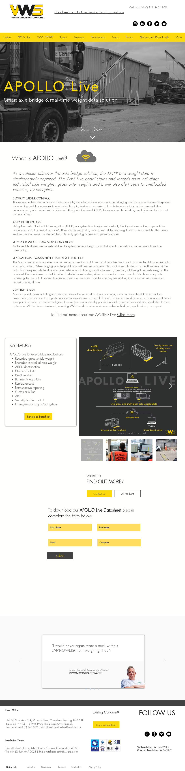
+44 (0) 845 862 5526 (31, 727)
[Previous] (19, 661)
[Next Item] (170, 386)
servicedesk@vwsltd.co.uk (67, 727)
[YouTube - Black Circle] (164, 23)
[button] (63, 37)
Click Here (126, 314)
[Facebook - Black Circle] (149, 23)
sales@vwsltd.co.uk (62, 723)
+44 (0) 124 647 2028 (23, 751)
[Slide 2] (90, 689)
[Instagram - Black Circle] (135, 23)
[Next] (165, 661)
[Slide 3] (94, 689)
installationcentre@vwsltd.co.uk (62, 751)
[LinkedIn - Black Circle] (142, 23)
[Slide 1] (86, 689)
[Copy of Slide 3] (98, 689)
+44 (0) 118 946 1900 (153, 7)
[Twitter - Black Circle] (156, 23)
